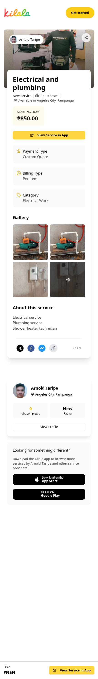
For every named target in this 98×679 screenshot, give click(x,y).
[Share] (86, 37)
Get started (80, 13)
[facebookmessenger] (42, 348)
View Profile (49, 427)
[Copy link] (53, 348)
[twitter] (20, 348)
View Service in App (52, 135)
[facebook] (31, 348)
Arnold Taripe (44, 388)
